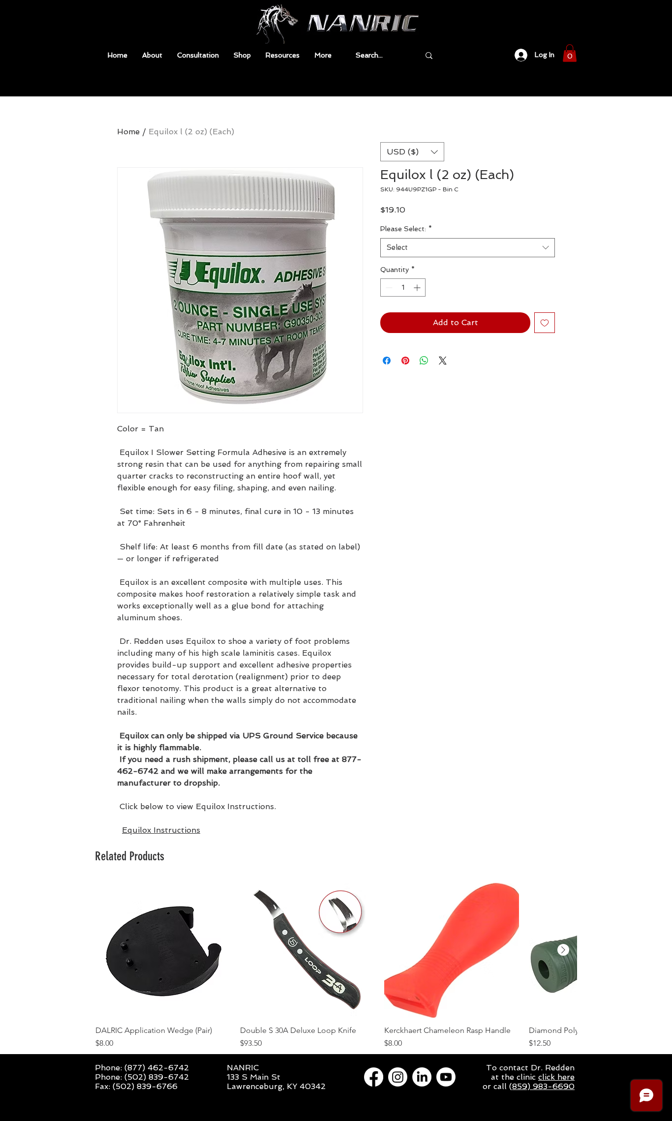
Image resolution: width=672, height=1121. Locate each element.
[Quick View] (162, 950)
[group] (336, 971)
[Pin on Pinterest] (405, 360)
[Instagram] (397, 1077)
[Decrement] (388, 287)
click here (556, 1077)
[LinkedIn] (421, 1077)
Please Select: (406, 229)
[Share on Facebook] (387, 360)
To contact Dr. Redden (530, 1067)
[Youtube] (446, 1077)
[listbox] (412, 151)
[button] (282, 55)
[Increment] (418, 287)
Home (128, 131)
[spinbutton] (403, 287)
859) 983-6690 (543, 1086)
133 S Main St (253, 1077)
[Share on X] (443, 360)
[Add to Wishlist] (544, 322)
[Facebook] (373, 1077)
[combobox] (467, 247)
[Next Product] (563, 950)
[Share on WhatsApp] (424, 360)
